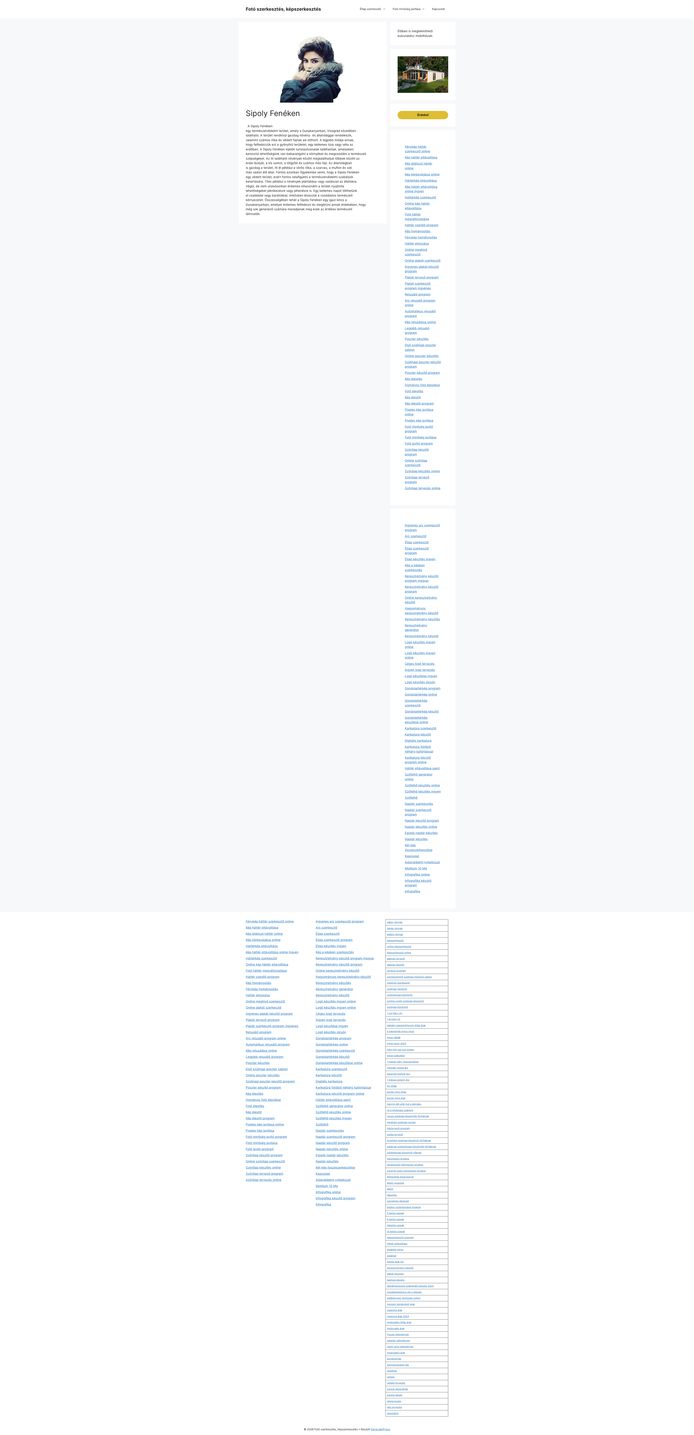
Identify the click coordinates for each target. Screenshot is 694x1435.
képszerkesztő (395, 940)
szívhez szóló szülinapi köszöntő (405, 1001)
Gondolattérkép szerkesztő (335, 1050)
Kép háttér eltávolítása (421, 157)
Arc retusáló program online (266, 1038)
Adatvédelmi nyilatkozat (422, 862)
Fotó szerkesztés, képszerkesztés (283, 9)
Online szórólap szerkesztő (265, 1161)
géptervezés (394, 1401)
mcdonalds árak (395, 1328)
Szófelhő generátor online (334, 1106)
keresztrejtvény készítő (400, 1267)
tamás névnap (395, 928)
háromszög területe (398, 1158)
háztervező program (398, 1128)
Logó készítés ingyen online (336, 1001)
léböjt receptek (395, 1182)
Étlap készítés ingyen (420, 559)
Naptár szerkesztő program (335, 1137)
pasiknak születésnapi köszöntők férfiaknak (411, 1146)
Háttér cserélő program (421, 225)
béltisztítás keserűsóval (400, 1176)
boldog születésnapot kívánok (404, 1207)
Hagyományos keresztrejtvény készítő (343, 977)
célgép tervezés (396, 1382)
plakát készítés (395, 1273)
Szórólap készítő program (264, 1155)
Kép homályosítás (417, 231)
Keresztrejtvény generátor (334, 989)
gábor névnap (394, 922)
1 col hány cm (394, 1013)
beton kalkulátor (396, 1055)
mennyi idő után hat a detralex (404, 1104)
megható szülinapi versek (401, 1122)
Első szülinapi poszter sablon (267, 1069)
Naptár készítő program (422, 820)
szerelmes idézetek (398, 1201)
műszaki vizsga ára (397, 1067)
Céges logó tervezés (419, 664)
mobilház (392, 1370)
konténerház (394, 1358)
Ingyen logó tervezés (420, 670)
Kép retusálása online (420, 322)
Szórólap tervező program (264, 1174)
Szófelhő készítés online (422, 785)
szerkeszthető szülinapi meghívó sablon (409, 976)
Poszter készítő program (422, 373)
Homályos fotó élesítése (422, 385)
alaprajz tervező (396, 958)
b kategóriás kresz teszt (400, 1031)
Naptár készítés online (421, 827)
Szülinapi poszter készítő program (270, 1081)
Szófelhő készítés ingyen (423, 791)
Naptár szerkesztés (419, 804)
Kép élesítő (413, 397)
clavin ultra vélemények (400, 1346)
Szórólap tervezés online (422, 488)
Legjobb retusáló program (264, 1057)
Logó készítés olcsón (420, 682)
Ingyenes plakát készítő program (269, 1014)
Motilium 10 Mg (416, 868)
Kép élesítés (413, 379)
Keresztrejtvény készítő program (339, 964)
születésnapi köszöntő (399, 994)
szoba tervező (395, 1134)
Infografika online (417, 874)
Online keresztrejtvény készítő (337, 970)
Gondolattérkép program (422, 688)
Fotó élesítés (414, 391)
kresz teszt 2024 (396, 1043)
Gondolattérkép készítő (422, 711)
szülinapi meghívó (397, 988)
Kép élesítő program (419, 403)
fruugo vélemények (398, 1334)
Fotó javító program (419, 443)
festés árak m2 (395, 1261)
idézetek (392, 1195)
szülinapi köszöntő (397, 1007)
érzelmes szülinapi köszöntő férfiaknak (409, 1140)
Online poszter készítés (422, 356)
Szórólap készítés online (422, 471)
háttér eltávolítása (397, 1243)
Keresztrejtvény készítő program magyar (345, 958)
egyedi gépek (394, 1395)
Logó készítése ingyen (421, 676)
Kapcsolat (438, 9)
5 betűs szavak (395, 1213)
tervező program (396, 970)
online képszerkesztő (399, 946)
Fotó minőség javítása (406, 9)
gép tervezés (394, 1407)
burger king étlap (396, 1091)
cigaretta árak (394, 1310)
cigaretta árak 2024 (398, 1316)
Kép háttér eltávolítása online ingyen (272, 952)
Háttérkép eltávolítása (421, 180)
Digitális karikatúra (418, 740)
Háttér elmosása (417, 243)
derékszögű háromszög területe (405, 1164)
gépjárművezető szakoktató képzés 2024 (410, 1285)
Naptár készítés (416, 839)
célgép (391, 1376)
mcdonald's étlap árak (399, 1322)
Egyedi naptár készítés (421, 833)
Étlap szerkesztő (370, 9)
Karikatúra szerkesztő (420, 728)
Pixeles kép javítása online (265, 1124)
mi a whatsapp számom (400, 1110)
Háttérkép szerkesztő (420, 197)
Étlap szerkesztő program (334, 940)
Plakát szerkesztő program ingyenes (272, 1026)
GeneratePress (380, 1429)
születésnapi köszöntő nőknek (404, 1152)
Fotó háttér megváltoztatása (266, 970)
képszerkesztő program (400, 1237)
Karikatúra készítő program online (340, 1094)
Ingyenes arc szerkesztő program (340, 921)
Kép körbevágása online (422, 174)
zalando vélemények (398, 1340)
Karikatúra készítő (418, 734)
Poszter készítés (417, 339)
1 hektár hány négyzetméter (403, 1061)
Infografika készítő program (335, 1198)
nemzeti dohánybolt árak (401, 1304)
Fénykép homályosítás (421, 237)
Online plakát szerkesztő (422, 260)
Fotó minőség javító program (266, 1137)
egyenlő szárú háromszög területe (406, 1170)
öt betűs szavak (396, 1231)
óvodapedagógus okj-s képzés (404, 1292)
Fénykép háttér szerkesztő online (270, 921)
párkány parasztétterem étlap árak (406, 1025)
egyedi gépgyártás (397, 1389)
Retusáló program (417, 294)
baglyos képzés (395, 1279)
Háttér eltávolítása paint (422, 768)
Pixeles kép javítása (419, 420)
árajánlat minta (395, 1249)
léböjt (390, 1188)
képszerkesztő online (399, 952)
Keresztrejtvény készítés (422, 619)
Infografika (412, 891)
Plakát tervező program (422, 277)
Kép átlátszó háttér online (264, 934)
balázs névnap (395, 934)
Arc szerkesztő (415, 536)
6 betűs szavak (395, 1219)
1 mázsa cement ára (398, 1079)
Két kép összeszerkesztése (335, 1167)
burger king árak (396, 1098)
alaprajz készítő (395, 964)
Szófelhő (411, 797)
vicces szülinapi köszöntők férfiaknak (408, 1116)
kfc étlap (392, 1085)
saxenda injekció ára (398, 1073)
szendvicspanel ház (398, 1364)
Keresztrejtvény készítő (421, 636)
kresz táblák (393, 1037)
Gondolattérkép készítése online (339, 1063)
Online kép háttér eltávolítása (267, 964)
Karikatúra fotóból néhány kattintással (343, 1087)
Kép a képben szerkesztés (335, 952)
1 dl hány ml (393, 1019)
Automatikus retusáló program (268, 1044)
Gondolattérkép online (421, 694)
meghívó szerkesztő (398, 982)
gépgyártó (393, 1413)
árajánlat (391, 1255)
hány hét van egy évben (400, 1049)
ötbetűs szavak (395, 1225)
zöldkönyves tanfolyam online (403, 1298)
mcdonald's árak (396, 1352)
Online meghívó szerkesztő (265, 1001)
